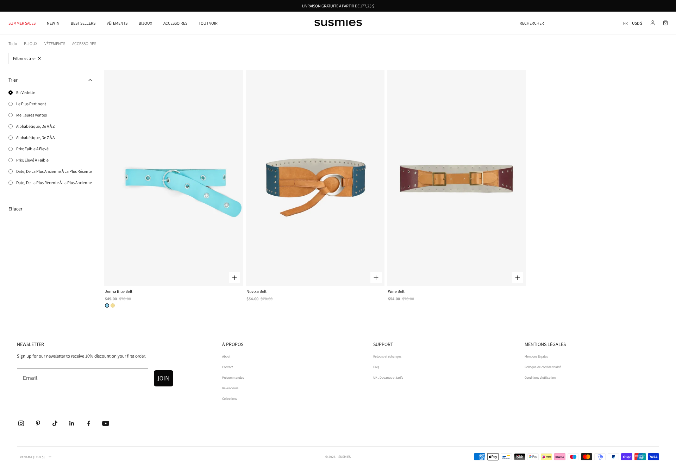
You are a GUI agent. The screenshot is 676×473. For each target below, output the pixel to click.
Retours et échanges (387, 356)
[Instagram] (21, 423)
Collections (229, 398)
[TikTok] (55, 423)
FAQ (376, 367)
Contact (227, 367)
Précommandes (233, 377)
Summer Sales (22, 23)
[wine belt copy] (113, 305)
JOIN (163, 378)
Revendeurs (230, 388)
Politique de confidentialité (543, 367)
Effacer (15, 209)
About (226, 356)
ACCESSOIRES (175, 23)
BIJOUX (145, 23)
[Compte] (653, 22)
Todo (12, 43)
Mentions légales (536, 356)
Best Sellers (83, 23)
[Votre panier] (665, 22)
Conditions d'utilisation (540, 377)
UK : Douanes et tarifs (388, 377)
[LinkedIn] (72, 423)
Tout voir (208, 23)
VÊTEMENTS (117, 23)
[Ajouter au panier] (234, 277)
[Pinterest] (38, 423)
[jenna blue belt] (107, 305)
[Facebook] (88, 423)
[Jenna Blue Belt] (173, 178)
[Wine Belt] (456, 178)
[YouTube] (105, 423)
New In (53, 23)
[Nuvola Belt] (315, 178)
